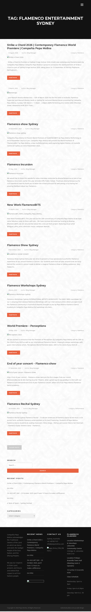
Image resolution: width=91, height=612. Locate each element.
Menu (82, 5)
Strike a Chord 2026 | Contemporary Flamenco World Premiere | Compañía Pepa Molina (41, 46)
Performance (79, 408)
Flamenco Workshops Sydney (26, 285)
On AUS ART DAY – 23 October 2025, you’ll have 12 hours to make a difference (36, 493)
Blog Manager (31, 53)
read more (13, 77)
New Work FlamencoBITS (24, 204)
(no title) (10, 488)
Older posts (14, 447)
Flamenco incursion (20, 164)
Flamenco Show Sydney (22, 245)
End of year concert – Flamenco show (31, 363)
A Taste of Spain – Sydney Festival (19, 503)
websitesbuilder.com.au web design (72, 608)
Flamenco (80, 53)
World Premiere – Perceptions (26, 325)
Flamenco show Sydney (22, 124)
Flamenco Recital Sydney (23, 403)
